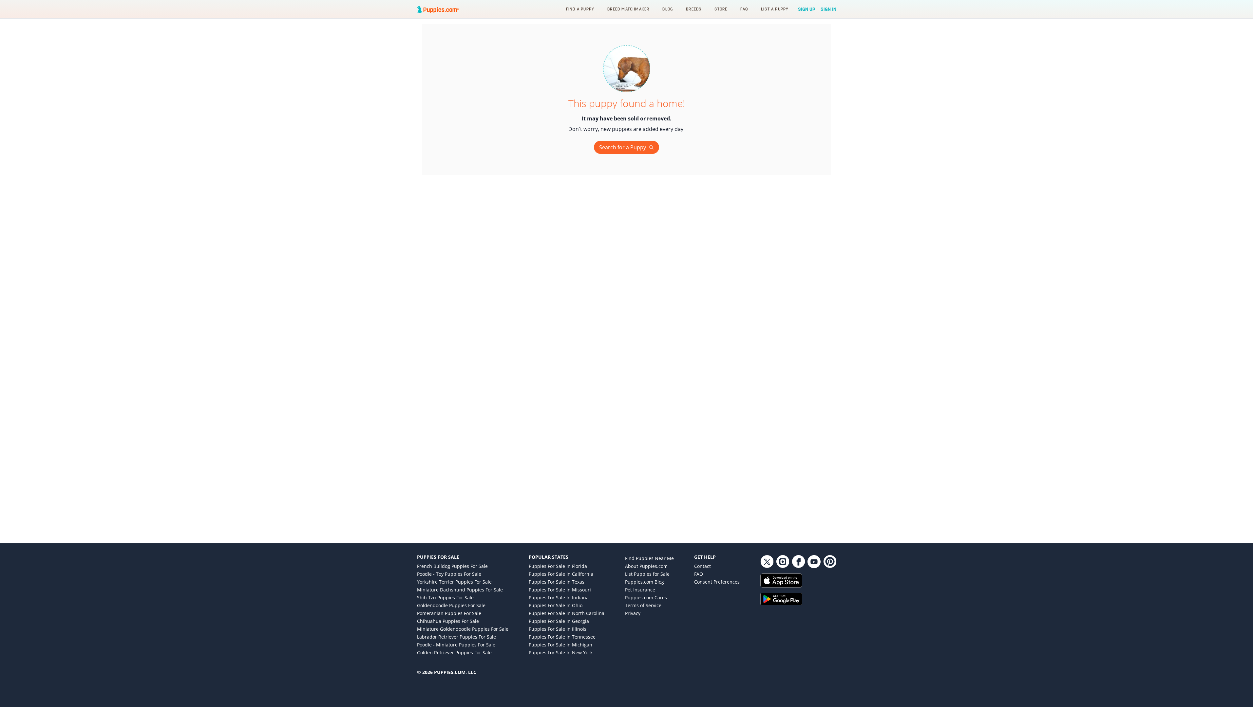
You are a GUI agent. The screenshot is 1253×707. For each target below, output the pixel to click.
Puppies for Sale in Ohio (555, 605)
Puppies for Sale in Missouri (560, 590)
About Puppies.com (646, 566)
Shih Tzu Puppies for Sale (445, 597)
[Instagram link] (782, 561)
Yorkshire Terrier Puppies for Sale (454, 582)
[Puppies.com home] (438, 9)
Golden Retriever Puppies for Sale (454, 652)
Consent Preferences (717, 582)
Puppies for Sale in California (561, 574)
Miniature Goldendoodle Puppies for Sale (462, 629)
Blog (667, 9)
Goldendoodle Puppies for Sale (451, 605)
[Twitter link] (766, 561)
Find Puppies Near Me (649, 558)
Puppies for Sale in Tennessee (562, 637)
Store (720, 9)
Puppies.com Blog (644, 582)
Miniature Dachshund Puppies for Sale (460, 590)
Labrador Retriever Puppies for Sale (456, 637)
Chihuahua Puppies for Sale (448, 621)
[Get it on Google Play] (798, 599)
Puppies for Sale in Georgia (559, 621)
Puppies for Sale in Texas (556, 582)
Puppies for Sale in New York (561, 652)
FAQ (744, 9)
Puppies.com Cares (646, 597)
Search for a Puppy (622, 147)
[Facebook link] (798, 561)
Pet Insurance (640, 590)
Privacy (632, 613)
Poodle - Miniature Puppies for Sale (456, 645)
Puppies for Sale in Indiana (559, 597)
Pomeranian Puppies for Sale (449, 613)
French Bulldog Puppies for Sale (452, 566)
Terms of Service (643, 605)
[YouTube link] (814, 561)
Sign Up (806, 9)
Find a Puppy (580, 9)
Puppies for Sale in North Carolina (566, 613)
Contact (702, 566)
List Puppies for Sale (647, 574)
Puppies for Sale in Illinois (557, 629)
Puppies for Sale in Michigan (560, 645)
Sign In (828, 9)
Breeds (693, 9)
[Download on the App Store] (798, 580)
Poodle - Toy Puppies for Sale (449, 574)
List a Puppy (774, 9)
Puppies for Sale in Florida (558, 566)
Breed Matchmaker (628, 9)
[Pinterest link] (829, 561)
